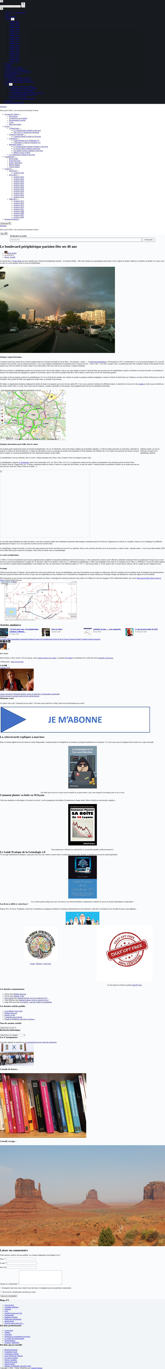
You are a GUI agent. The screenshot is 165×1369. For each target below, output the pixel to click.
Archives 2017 (18, 193)
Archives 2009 (18, 211)
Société (12, 257)
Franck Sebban (14, 167)
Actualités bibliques (11, 1307)
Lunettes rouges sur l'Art (13, 1313)
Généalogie (13, 138)
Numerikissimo (9, 1341)
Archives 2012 (18, 207)
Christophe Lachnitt (11, 1354)
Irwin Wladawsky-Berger (13, 1356)
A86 (7, 639)
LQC (6, 1311)
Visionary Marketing (11, 1343)
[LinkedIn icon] (2, 665)
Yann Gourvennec (17, 662)
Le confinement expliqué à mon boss (22, 155)
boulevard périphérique (98, 362)
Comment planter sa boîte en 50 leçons (27, 136)
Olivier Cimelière (10, 1360)
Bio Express (13, 116)
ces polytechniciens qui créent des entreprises (41, 1042)
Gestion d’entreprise (16, 134)
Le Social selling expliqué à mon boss (26, 149)
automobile (14, 639)
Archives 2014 (18, 203)
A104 (2, 639)
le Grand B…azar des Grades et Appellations (36, 1002)
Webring (39, 964)
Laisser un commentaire (8, 1296)
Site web (3, 1267)
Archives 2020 (18, 187)
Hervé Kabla (13, 159)
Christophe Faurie (10, 1352)
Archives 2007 (18, 215)
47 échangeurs (24, 462)
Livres (11, 122)
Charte (32, 964)
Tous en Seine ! (57, 629)
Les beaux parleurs (11, 1358)
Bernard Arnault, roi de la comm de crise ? (33, 998)
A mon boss (8, 1330)
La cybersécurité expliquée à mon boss (27, 130)
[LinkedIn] (9, 642)
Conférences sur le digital (18, 118)
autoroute (23, 639)
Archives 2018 (18, 191)
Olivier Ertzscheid (10, 1362)
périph (77, 639)
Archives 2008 (18, 213)
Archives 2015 (18, 201)
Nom (2, 1259)
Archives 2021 (18, 185)
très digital (68, 658)
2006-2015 (13, 199)
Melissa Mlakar (14, 165)
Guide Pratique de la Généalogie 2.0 (26, 140)
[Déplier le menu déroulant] (23, 145)
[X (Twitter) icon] (6, 665)
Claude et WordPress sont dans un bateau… (19, 1019)
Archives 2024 (18, 179)
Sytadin (83, 639)
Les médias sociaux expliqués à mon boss (28, 151)
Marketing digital (15, 145)
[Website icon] (4, 665)
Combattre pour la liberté (13, 1017)
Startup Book (9, 1321)
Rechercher (149, 240)
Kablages (3, 107)
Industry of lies (19, 996)
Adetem (7, 1332)
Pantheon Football (10, 1317)
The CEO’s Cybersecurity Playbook (26, 132)
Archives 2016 (18, 197)
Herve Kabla (9, 998)
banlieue (30, 639)
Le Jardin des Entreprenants (14, 1338)
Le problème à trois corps (13, 1011)
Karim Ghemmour (15, 163)
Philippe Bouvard (20, 994)
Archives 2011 (18, 209)
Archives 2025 (18, 177)
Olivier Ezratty (9, 1364)
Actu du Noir (9, 1305)
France (55, 639)
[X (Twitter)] (4, 642)
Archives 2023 (18, 181)
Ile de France (63, 639)
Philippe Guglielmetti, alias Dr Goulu (17, 1366)
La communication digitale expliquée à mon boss (30, 147)
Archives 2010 (18, 195)
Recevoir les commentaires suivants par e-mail (19, 1292)
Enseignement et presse (17, 120)
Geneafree (8, 1334)
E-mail (3, 1263)
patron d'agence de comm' (47, 658)
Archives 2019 (18, 189)
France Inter (17, 261)
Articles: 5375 (5, 668)
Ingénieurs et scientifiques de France (17, 1336)
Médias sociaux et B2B (21, 153)
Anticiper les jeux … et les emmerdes (107, 629)
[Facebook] (1, 642)
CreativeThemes (36, 1368)
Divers (6, 257)
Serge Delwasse (14, 161)
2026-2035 (13, 171)
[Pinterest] (6, 642)
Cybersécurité (14, 128)
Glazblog (7, 1309)
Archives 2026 (18, 173)
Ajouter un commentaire (9, 1284)
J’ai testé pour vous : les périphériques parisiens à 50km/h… (24, 630)
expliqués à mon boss (105, 658)
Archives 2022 (18, 183)
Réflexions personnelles (12, 1319)
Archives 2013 (18, 205)
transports (96, 639)
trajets (89, 639)
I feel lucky (47, 964)
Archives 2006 (18, 217)
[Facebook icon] (0, 665)
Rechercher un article (18, 236)
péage (71, 639)
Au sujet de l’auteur (11, 114)
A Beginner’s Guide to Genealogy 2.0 (26, 142)
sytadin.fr (141, 384)
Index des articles (15, 124)
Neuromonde (9, 1315)
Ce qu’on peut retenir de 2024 (146, 629)
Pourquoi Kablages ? (11, 219)
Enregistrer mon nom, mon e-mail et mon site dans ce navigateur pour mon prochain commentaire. (37, 1288)
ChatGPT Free (136, 985)
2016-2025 (13, 175)
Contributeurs (9, 157)
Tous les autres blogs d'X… (14, 1323)
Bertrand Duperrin (11, 1350)
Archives (7, 169)
